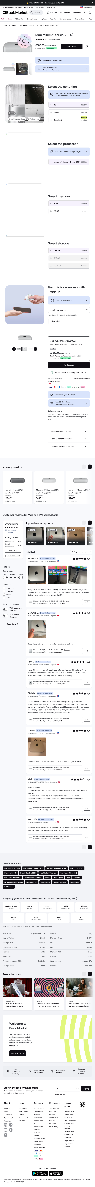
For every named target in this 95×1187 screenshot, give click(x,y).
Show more (32, 801)
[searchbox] (38, 12)
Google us (13, 1045)
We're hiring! (8, 1118)
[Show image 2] (24, 349)
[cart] (90, 12)
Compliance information (82, 378)
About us (7, 1108)
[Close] (92, 3)
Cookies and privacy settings (69, 1125)
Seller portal (38, 1141)
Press (6, 1111)
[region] (47, 488)
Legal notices (69, 1141)
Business (77, 12)
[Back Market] (15, 12)
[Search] (31, 12)
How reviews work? (13, 556)
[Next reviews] (90, 847)
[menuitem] (32, 18)
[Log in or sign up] (84, 12)
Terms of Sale (69, 1115)
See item (66, 601)
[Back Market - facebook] (11, 1130)
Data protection (70, 1131)
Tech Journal (54, 1108)
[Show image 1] (19, 349)
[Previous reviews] (84, 847)
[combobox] (69, 310)
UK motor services (54, 381)
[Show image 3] (30, 349)
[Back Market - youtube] (5, 1130)
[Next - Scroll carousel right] (90, 466)
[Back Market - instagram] (5, 1125)
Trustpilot (7, 1121)
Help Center (23, 1111)
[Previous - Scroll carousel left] (84, 466)
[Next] (35, 349)
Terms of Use (69, 1111)
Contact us (23, 1108)
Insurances (38, 1117)
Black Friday (53, 1127)
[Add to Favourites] (86, 46)
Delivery (22, 1115)
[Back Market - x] (5, 1135)
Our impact (8, 1115)
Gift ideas (52, 1123)
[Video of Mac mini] (22, 69)
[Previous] (14, 349)
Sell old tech (38, 1121)
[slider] (4, 577)
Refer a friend (39, 1108)
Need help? (65, 12)
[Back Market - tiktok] (11, 1125)
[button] (24, 41)
